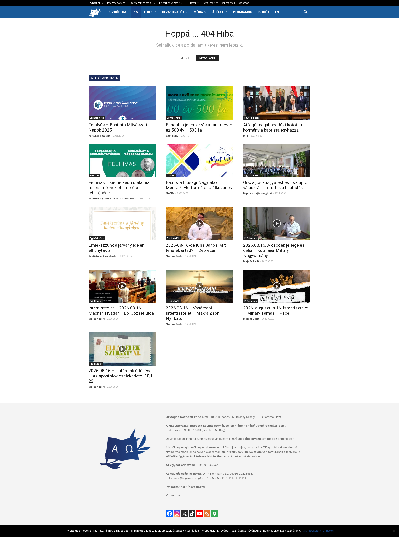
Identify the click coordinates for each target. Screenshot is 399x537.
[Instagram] (177, 513)
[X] (184, 513)
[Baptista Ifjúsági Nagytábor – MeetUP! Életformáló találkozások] (199, 160)
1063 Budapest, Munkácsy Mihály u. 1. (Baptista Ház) (246, 417)
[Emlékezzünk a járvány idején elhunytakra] (122, 223)
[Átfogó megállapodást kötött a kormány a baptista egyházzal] (276, 103)
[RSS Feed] (207, 513)
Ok (305, 530)
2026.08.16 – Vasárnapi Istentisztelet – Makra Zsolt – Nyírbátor (195, 313)
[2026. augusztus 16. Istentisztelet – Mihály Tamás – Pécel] (276, 286)
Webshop (244, 2)
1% (136, 12)
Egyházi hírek (97, 117)
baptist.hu (172, 135)
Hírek (148, 12)
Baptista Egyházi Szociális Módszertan (112, 198)
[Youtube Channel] (199, 513)
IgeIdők (263, 12)
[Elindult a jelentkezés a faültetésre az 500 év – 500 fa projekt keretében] (199, 103)
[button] (305, 12)
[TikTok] (192, 513)
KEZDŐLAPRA (208, 58)
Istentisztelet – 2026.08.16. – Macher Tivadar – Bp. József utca (121, 310)
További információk (321, 530)
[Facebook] (169, 513)
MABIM (170, 193)
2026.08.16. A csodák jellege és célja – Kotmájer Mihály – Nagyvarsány (273, 250)
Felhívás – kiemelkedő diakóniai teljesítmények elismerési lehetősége (120, 187)
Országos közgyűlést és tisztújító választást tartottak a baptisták (275, 185)
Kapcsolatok (228, 2)
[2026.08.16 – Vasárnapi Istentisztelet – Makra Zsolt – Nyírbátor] (199, 286)
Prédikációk (173, 238)
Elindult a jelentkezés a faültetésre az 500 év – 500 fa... (199, 127)
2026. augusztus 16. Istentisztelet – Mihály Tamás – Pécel (276, 310)
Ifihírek (170, 175)
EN (277, 12)
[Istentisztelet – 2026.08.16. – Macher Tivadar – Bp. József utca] (122, 286)
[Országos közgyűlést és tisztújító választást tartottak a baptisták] (276, 160)
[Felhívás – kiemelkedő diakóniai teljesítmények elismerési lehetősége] (122, 160)
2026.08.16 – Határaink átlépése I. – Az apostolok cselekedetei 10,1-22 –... (122, 376)
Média (198, 12)
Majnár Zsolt (174, 255)
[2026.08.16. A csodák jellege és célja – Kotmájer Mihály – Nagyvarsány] (276, 223)
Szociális (94, 175)
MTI (245, 135)
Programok (242, 12)
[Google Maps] (214, 513)
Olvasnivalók (173, 12)
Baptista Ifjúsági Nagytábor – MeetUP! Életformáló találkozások (199, 185)
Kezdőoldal (118, 12)
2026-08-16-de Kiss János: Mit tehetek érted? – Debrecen (196, 248)
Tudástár (191, 2)
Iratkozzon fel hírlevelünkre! (185, 486)
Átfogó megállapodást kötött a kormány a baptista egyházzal (272, 127)
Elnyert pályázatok (169, 2)
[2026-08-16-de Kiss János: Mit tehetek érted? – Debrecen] (199, 223)
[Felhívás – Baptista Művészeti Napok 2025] (122, 103)
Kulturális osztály (99, 135)
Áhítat (218, 12)
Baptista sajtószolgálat (257, 193)
